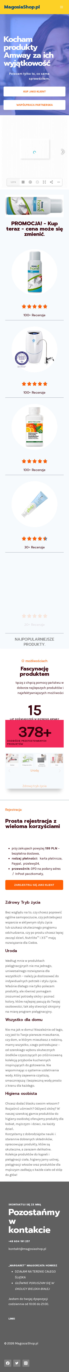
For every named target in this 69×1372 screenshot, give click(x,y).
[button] (9, 771)
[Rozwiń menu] (61, 7)
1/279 (13, 182)
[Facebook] (7, 1363)
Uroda (11, 951)
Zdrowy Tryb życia (22, 902)
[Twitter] (16, 1363)
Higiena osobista (21, 1093)
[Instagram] (26, 1363)
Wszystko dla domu (23, 1020)
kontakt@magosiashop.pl (27, 1249)
